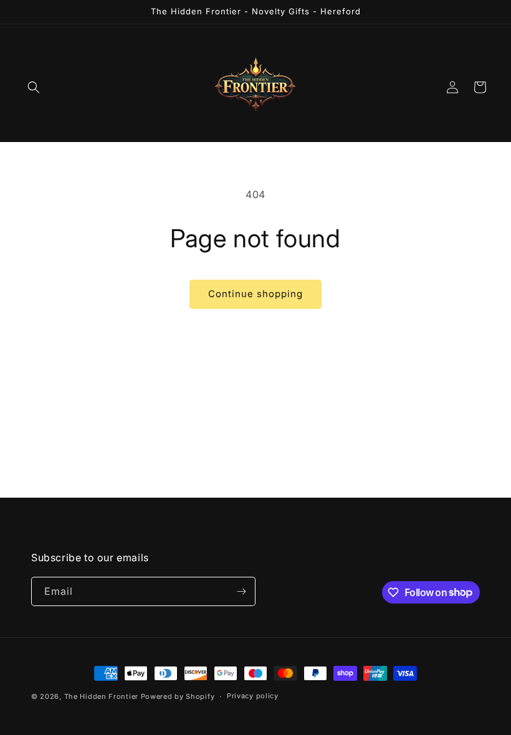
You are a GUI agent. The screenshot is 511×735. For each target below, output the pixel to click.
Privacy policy (253, 695)
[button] (33, 87)
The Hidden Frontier (101, 696)
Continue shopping (255, 294)
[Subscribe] (241, 591)
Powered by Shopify (178, 696)
